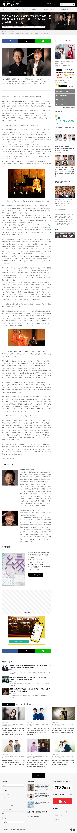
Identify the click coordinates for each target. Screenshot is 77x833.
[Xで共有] (26, 41)
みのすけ (54, 725)
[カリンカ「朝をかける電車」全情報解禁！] (31, 804)
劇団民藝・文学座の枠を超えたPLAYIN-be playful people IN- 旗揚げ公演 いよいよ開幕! (64, 148)
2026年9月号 (6, 724)
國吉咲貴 (43, 756)
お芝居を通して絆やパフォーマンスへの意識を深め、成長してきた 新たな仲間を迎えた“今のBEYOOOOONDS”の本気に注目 (13, 731)
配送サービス (59, 100)
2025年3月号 (14, 26)
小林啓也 (68, 756)
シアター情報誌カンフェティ (17, 9)
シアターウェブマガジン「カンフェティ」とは (47, 4)
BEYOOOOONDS (14, 724)
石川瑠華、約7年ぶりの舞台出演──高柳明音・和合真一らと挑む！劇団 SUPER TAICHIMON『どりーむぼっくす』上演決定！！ (42, 788)
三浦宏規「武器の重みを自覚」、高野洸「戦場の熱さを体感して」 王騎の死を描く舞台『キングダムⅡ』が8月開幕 (38, 731)
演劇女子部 (4, 725)
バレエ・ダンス (7, 798)
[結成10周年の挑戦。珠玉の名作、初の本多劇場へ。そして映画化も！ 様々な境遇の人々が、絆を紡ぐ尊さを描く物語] (5, 679)
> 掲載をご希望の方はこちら (69, 107)
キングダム (37, 724)
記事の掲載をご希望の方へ (34, 816)
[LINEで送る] (43, 41)
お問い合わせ (58, 819)
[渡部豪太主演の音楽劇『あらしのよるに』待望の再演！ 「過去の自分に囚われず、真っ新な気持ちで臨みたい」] (5, 691)
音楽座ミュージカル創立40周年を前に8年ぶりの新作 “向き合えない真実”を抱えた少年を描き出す (63, 762)
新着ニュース (5, 9)
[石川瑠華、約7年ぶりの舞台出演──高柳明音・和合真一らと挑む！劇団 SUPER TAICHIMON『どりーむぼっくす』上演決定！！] (31, 787)
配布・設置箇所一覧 (61, 95)
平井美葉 (21, 724)
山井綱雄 (28, 26)
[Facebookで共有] (10, 41)
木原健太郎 (41, 26)
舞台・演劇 (10, 725)
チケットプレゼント (61, 104)
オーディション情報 (43, 9)
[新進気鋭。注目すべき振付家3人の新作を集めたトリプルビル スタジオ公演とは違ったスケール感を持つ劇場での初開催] (5, 667)
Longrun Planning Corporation (18, 829)
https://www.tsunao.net (37, 564)
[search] (74, 4)
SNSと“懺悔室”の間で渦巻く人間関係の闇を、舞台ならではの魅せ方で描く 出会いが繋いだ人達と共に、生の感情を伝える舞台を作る (38, 763)
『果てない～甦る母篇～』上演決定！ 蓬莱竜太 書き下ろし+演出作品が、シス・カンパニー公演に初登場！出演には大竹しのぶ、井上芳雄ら (64, 171)
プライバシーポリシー (60, 816)
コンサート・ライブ (8, 805)
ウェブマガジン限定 (31, 9)
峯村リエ (59, 725)
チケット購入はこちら (36, 575)
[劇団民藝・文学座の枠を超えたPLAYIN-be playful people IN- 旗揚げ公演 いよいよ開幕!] (31, 796)
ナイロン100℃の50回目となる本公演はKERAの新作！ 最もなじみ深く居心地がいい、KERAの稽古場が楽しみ (63, 731)
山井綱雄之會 (34, 26)
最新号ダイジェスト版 (62, 91)
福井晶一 (12, 756)
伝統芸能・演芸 (22, 26)
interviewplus (62, 724)
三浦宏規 (43, 724)
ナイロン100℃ (69, 724)
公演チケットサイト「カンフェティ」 (59, 9)
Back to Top (38, 775)
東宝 (47, 724)
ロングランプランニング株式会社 (62, 812)
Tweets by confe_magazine (61, 209)
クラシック (6, 801)
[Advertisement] (27, 600)
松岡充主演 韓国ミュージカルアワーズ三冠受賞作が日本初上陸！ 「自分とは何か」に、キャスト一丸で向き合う (13, 763)
